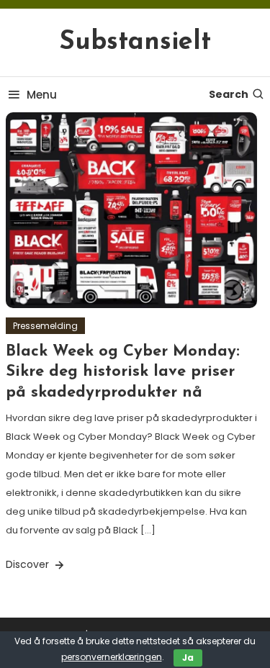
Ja (188, 657)
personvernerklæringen (111, 657)
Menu (42, 94)
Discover (29, 564)
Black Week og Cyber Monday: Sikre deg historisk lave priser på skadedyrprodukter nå (123, 372)
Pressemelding (45, 326)
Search (228, 94)
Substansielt (135, 42)
